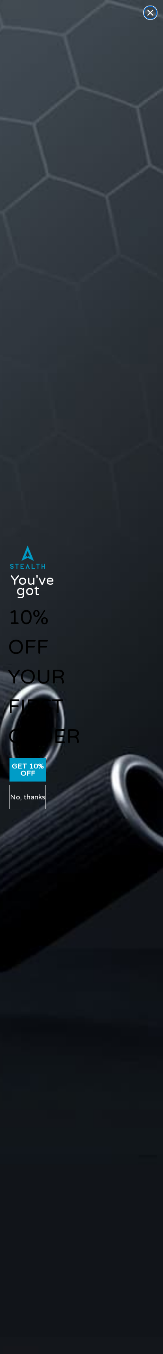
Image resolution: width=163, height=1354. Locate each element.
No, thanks (27, 797)
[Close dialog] (150, 12)
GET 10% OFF (28, 770)
